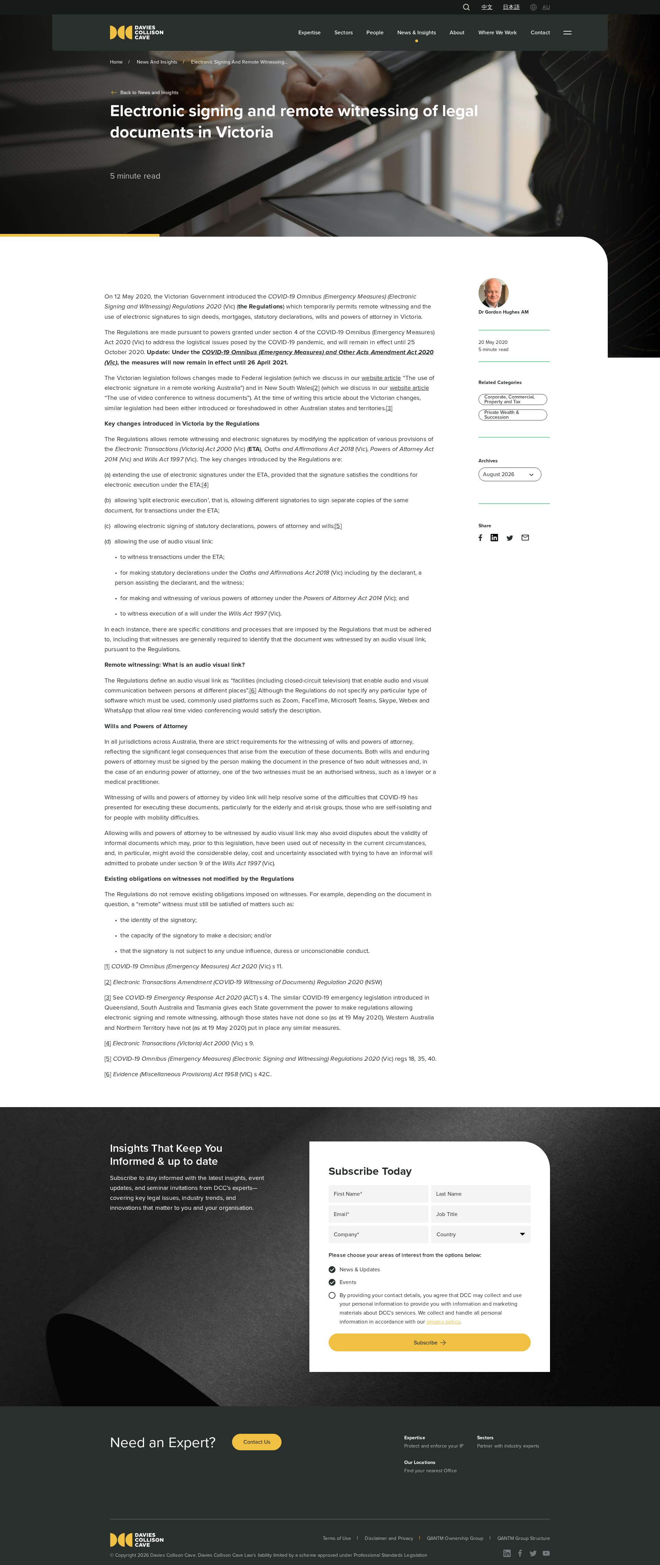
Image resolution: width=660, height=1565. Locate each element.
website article (381, 377)
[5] (338, 525)
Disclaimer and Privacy (389, 1538)
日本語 (511, 7)
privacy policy (443, 1322)
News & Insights (416, 32)
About (457, 32)
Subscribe (426, 1343)
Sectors (343, 32)
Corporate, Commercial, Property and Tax (509, 399)
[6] (253, 690)
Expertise (309, 32)
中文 (487, 7)
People (375, 32)
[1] (106, 966)
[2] (316, 387)
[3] (389, 408)
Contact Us (256, 1442)
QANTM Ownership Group (455, 1538)
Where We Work (497, 32)
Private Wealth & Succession (501, 414)
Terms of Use (337, 1538)
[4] (205, 484)
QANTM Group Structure (523, 1538)
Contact (540, 32)
